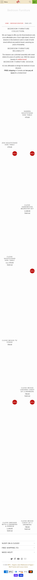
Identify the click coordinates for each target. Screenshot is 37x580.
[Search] (30, 2)
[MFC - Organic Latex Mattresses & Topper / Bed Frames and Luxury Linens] (18, 2)
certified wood (21, 59)
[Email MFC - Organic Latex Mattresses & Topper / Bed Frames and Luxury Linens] (25, 559)
